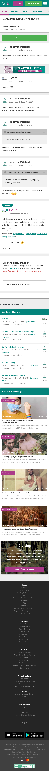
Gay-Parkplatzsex (24, 663)
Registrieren (33, 4)
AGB (24, 603)
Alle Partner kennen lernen (24, 694)
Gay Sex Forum (29, 322)
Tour (24, 595)
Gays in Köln (24, 632)
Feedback (24, 712)
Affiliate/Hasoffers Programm (24, 681)
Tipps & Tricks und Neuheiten (24, 715)
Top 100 (25, 11)
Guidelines (24, 600)
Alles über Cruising (24, 569)
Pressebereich (24, 679)
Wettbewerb (38, 11)
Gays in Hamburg (25, 626)
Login (18, 4)
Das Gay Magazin (24, 590)
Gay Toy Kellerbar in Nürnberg (13, 347)
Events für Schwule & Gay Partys (24, 665)
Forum (4, 11)
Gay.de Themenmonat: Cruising (13, 375)
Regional (24, 621)
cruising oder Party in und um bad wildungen (18, 331)
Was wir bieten (30, 598)
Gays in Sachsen (24, 637)
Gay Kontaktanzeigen (32, 747)
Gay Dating (24, 650)
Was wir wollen (18, 598)
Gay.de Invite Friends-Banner (24, 686)
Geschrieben (21, 50)
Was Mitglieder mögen (24, 593)
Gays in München (25, 634)
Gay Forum (17, 747)
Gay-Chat (24, 588)
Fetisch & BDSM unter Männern (24, 655)
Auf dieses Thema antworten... (19, 284)
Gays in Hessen (24, 642)
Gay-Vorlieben (24, 668)
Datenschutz (18, 608)
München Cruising (8, 362)
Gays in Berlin (24, 624)
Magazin (14, 11)
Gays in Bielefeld (24, 629)
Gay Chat (40, 744)
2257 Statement (24, 613)
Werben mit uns (24, 684)
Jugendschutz (30, 608)
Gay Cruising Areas (24, 660)
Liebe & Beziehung (31, 365)
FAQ (24, 707)
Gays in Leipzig (24, 639)
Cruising (5, 319)
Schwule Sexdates (24, 652)
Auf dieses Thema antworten (24, 38)
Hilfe (24, 710)
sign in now (14, 268)
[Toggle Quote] (5, 132)
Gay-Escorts (24, 658)
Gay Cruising (23, 29)
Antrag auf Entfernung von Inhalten (24, 611)
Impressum (24, 606)
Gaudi (24, 697)
